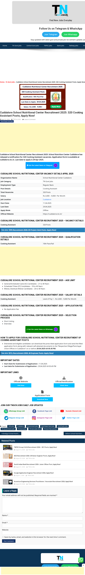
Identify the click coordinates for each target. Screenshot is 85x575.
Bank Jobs (60, 45)
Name (5, 515)
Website (5, 530)
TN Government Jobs (8, 429)
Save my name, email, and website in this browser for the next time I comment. (35, 537)
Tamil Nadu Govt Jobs (7, 121)
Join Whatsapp (70, 34)
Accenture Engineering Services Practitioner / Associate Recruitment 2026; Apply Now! (43, 481)
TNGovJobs (17, 119)
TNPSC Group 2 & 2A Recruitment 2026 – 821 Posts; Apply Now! (35, 447)
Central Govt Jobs (33, 45)
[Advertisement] (42, 63)
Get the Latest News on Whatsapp (40, 329)
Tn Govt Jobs (10, 82)
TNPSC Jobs (48, 45)
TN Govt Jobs (16, 45)
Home (2, 82)
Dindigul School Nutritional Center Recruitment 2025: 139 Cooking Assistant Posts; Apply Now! (12, 434)
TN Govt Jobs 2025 (35, 429)
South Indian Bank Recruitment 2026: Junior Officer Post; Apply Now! (37, 464)
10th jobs (11, 426)
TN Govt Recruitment (50, 429)
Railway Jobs (73, 45)
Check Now (64, 385)
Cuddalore (47, 199)
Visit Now (20, 385)
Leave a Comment (30, 119)
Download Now (42, 399)
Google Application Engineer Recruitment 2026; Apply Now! (34, 473)
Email (5, 522)
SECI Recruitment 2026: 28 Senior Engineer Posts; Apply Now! (34, 456)
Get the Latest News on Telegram (40, 165)
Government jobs (32, 426)
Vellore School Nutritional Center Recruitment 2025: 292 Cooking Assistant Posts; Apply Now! (75, 434)
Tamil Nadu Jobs (63, 426)
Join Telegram (50, 34)
